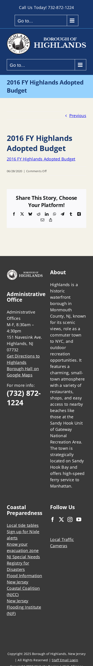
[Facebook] (52, 519)
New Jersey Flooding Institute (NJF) (24, 607)
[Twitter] (61, 519)
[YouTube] (78, 519)
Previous (77, 115)
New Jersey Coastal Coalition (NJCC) (23, 588)
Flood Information (24, 575)
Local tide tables (23, 525)
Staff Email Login (65, 660)
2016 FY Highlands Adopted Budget (41, 159)
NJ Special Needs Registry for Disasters (23, 563)
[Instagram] (69, 519)
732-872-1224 (61, 7)
